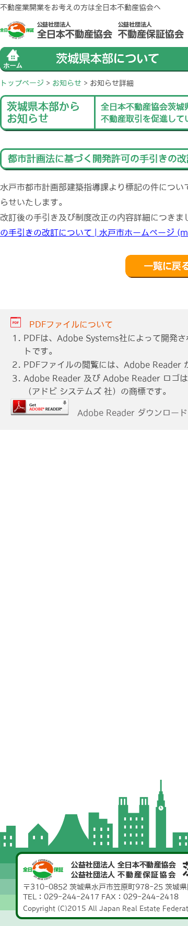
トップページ (22, 83)
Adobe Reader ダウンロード (128, 412)
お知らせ (66, 83)
